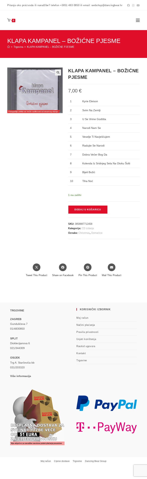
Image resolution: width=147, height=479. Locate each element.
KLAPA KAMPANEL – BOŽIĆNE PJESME (50, 46)
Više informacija (20, 376)
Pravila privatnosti (87, 332)
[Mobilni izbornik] (138, 20)
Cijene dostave (62, 461)
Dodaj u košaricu (87, 209)
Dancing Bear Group (95, 461)
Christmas (84, 232)
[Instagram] (133, 5)
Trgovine (81, 360)
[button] (58, 72)
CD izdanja (88, 228)
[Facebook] (128, 5)
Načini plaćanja (85, 324)
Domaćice (96, 232)
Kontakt (81, 353)
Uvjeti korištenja (86, 339)
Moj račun (82, 317)
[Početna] (8, 46)
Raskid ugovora (85, 346)
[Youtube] (138, 5)
